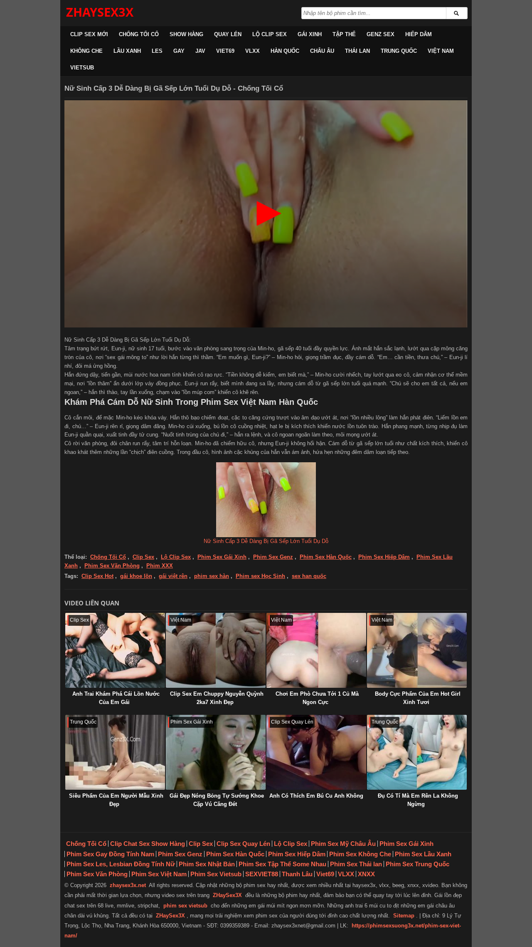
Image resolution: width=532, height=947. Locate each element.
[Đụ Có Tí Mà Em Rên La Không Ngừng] (416, 752)
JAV (200, 51)
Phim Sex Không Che (360, 854)
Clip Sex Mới (89, 34)
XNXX (366, 874)
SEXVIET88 (261, 874)
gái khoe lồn (136, 576)
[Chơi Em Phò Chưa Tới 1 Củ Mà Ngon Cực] (316, 650)
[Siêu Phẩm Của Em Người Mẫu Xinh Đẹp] (115, 752)
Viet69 (225, 51)
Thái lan (357, 51)
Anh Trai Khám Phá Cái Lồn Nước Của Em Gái (116, 698)
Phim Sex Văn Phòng (112, 566)
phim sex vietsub (185, 905)
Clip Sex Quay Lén (243, 843)
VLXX (252, 51)
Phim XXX (159, 566)
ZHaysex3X (99, 12)
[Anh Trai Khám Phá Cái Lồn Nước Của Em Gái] (115, 650)
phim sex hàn (211, 576)
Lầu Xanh (127, 51)
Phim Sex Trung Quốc (417, 864)
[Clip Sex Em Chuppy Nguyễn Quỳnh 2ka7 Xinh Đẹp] (215, 650)
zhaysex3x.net (128, 885)
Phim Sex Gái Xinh (221, 557)
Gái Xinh (310, 34)
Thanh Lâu (297, 874)
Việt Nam (441, 51)
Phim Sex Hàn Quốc (326, 557)
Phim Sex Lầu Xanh (423, 854)
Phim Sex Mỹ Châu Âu (343, 843)
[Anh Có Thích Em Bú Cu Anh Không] (316, 752)
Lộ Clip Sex (269, 34)
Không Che (86, 51)
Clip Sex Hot (97, 576)
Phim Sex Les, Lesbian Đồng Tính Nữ (120, 864)
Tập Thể (344, 34)
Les (157, 51)
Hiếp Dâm (418, 34)
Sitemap (403, 915)
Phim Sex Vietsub (215, 874)
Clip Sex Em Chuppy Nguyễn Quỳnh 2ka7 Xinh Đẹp (217, 698)
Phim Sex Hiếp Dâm (384, 557)
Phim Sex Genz (273, 557)
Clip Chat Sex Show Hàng (147, 843)
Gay (179, 51)
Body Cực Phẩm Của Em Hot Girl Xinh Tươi (418, 698)
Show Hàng (186, 34)
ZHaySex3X (227, 895)
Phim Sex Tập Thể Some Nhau (282, 864)
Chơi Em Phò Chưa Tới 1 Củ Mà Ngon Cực (317, 698)
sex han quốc (309, 576)
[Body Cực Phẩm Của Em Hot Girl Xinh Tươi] (416, 650)
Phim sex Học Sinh (260, 576)
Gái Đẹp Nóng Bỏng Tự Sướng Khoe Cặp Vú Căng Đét (217, 800)
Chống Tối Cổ (139, 34)
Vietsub (82, 67)
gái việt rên (173, 576)
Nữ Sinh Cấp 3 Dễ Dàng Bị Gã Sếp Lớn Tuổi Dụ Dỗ (266, 541)
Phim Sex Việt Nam (159, 874)
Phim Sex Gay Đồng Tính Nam (110, 854)
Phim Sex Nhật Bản (207, 864)
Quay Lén (227, 34)
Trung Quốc (399, 51)
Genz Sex (380, 34)
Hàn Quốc (285, 51)
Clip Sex (143, 557)
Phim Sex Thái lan (356, 864)
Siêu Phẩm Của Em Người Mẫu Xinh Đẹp (116, 800)
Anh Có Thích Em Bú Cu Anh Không (316, 796)
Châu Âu (322, 51)
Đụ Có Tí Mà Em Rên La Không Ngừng (418, 800)
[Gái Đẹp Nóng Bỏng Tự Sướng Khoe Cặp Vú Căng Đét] (215, 752)
